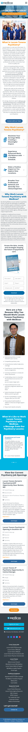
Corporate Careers (14, 699)
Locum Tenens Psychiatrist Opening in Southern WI (13, 528)
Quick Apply (14, 521)
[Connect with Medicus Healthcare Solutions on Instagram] (14, 637)
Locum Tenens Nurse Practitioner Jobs (14, 653)
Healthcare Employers (14, 673)
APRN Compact (14, 695)
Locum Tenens (14, 659)
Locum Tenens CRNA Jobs (14, 649)
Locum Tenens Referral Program (14, 666)
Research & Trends (14, 686)
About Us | (7, 721)
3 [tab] (14, 462)
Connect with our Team (14, 121)
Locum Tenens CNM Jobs (14, 651)
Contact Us (14, 709)
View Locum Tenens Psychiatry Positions (13, 14)
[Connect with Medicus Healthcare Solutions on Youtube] (20, 637)
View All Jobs (14, 610)
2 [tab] (13, 462)
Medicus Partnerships (14, 701)
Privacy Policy (19, 721)
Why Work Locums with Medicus (14, 664)
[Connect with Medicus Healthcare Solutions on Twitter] (17, 637)
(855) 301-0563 (14, 624)
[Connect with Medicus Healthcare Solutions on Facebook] (8, 637)
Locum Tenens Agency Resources (14, 691)
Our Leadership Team (14, 697)
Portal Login (14, 670)
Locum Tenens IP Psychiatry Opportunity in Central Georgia (13, 570)
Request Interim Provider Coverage (14, 676)
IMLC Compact (14, 693)
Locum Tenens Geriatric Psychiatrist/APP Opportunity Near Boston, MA (13, 484)
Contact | (13, 721)
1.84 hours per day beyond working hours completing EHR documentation (14, 102)
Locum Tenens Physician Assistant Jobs (14, 656)
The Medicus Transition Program (14, 678)
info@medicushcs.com (14, 628)
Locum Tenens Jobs (14, 644)
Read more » (6, 516)
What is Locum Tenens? (14, 662)
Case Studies (14, 683)
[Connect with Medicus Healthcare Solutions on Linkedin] (11, 637)
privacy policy (14, 303)
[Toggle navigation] (26, 3)
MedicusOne (14, 680)
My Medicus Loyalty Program (14, 668)
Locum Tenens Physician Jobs (14, 647)
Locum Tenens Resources (14, 689)
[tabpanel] (14, 446)
